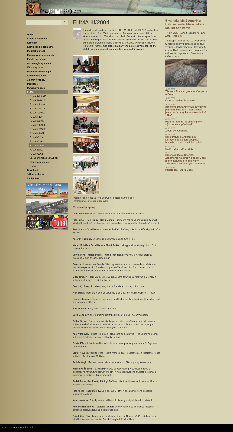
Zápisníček (33, 178)
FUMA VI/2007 (36, 133)
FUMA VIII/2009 (37, 124)
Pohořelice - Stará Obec (179, 170)
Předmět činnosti (36, 50)
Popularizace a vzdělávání (41, 54)
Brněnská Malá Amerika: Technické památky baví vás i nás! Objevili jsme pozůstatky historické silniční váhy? (186, 111)
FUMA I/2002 (36, 153)
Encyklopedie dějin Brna (40, 46)
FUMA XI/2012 (36, 112)
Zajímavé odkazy (36, 79)
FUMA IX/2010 (36, 120)
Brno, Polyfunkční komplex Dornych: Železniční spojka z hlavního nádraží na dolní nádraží (184, 139)
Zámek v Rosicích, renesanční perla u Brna (186, 93)
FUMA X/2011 (36, 116)
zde (132, 197)
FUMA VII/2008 (37, 129)
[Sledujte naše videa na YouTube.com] (47, 222)
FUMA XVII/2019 (37, 96)
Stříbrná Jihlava (35, 174)
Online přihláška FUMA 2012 (43, 157)
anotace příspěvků (98, 200)
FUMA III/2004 (36, 145)
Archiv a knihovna (37, 38)
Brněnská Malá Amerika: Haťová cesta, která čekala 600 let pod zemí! (184, 24)
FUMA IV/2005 (36, 141)
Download (32, 170)
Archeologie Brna (36, 75)
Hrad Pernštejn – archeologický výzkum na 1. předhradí (183, 123)
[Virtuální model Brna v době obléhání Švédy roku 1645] (47, 190)
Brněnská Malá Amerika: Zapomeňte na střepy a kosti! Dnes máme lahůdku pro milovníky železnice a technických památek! (185, 159)
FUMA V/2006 (36, 137)
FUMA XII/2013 (37, 108)
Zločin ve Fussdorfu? (177, 130)
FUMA (30, 92)
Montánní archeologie (39, 71)
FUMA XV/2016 (37, 100)
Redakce (33, 166)
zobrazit (178, 35)
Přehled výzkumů (36, 59)
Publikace (32, 83)
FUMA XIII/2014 (37, 104)
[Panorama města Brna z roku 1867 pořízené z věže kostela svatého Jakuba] (47, 206)
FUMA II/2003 (36, 149)
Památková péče (36, 87)
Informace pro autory (40, 161)
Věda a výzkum (35, 67)
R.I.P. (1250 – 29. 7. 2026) (179, 148)
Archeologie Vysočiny (39, 63)
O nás (30, 34)
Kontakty (32, 42)
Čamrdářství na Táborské (180, 100)
